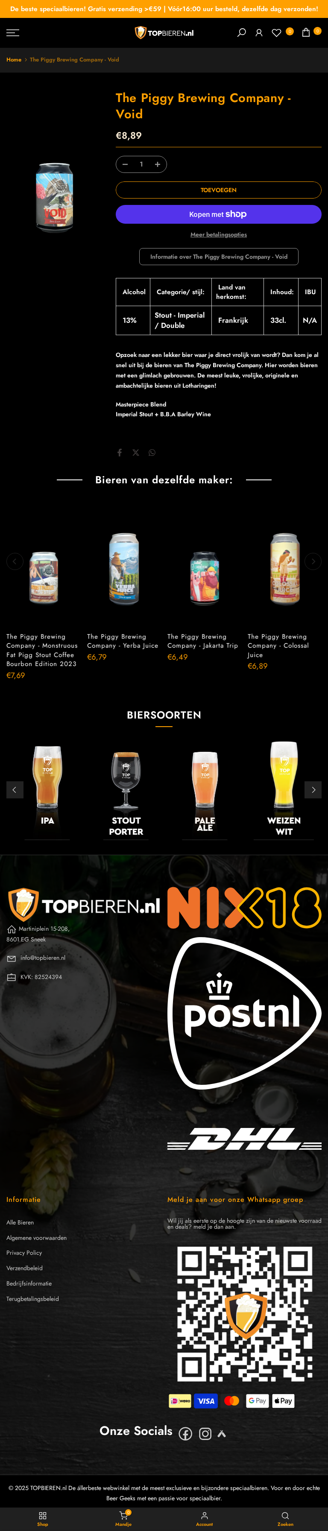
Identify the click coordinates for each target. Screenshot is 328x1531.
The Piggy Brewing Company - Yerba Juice (122, 641)
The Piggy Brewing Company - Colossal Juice (278, 646)
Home (13, 60)
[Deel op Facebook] (119, 452)
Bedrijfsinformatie (29, 1283)
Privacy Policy (24, 1252)
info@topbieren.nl (42, 957)
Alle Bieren (20, 1222)
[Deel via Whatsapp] (152, 452)
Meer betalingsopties (218, 234)
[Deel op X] (136, 452)
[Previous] (14, 561)
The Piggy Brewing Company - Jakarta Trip (202, 641)
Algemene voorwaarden (36, 1237)
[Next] (313, 561)
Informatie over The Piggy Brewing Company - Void (218, 256)
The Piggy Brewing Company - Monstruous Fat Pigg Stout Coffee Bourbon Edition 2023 (42, 650)
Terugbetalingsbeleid (32, 1298)
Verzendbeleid (24, 1268)
